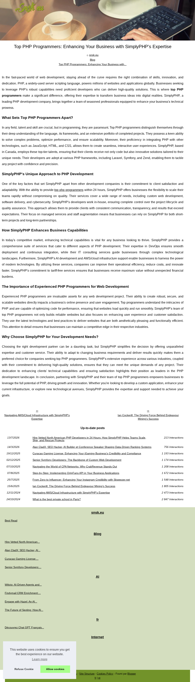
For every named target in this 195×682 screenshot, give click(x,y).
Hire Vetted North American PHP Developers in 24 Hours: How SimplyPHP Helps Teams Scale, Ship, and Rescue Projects (89, 439)
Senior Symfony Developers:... (23, 567)
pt (99, 677)
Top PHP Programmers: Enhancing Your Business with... (92, 64)
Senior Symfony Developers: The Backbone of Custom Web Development (77, 460)
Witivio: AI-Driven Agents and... (23, 584)
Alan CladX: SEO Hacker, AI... (22, 550)
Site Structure (86, 673)
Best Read (11, 520)
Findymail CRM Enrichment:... (23, 593)
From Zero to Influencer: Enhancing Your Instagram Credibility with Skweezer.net (81, 479)
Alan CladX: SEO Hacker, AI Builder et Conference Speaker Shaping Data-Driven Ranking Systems (92, 447)
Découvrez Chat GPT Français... (24, 627)
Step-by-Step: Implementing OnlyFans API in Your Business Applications (76, 473)
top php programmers (68, 190)
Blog (92, 59)
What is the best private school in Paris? (57, 499)
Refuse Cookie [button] (24, 669)
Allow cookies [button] (55, 669)
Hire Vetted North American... (22, 541)
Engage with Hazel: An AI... (21, 601)
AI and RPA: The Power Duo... (23, 661)
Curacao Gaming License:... (21, 558)
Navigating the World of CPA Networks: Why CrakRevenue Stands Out (75, 466)
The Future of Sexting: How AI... (24, 609)
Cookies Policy (105, 673)
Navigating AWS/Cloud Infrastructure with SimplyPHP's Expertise (37, 417)
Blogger (131, 673)
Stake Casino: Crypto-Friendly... (24, 644)
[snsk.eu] (97, 20)
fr (95, 677)
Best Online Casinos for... (20, 653)
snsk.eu (93, 54)
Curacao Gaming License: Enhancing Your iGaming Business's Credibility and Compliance (87, 453)
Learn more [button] (39, 659)
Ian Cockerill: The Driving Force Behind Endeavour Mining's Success (148, 417)
